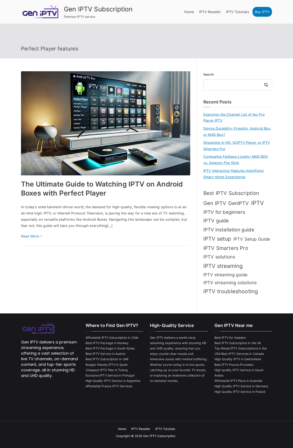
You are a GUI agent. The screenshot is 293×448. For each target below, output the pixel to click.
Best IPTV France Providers (234, 364)
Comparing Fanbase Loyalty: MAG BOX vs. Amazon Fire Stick (235, 159)
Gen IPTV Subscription (98, 9)
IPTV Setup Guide (251, 239)
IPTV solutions (219, 257)
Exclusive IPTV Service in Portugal (110, 375)
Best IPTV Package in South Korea (110, 348)
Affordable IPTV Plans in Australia (238, 381)
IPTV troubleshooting (230, 291)
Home (189, 12)
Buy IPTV (262, 12)
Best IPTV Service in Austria (105, 353)
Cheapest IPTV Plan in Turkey (107, 370)
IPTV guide (216, 221)
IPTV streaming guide (225, 274)
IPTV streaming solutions (230, 282)
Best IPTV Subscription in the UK (237, 343)
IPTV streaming (223, 266)
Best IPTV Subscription (231, 193)
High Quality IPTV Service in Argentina (113, 381)
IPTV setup (217, 238)
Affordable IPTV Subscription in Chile (112, 337)
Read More (30, 236)
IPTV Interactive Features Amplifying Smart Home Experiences (233, 174)
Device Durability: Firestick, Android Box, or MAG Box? (237, 131)
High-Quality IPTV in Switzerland (237, 359)
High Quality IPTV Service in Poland (240, 391)
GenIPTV (238, 203)
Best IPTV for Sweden (230, 337)
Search (208, 74)
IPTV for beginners (224, 212)
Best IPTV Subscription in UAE (107, 359)
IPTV (257, 202)
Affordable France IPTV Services (109, 386)
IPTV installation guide (228, 229)
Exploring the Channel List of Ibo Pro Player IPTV (234, 117)
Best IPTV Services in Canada (242, 353)
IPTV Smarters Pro (225, 248)
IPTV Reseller (210, 12)
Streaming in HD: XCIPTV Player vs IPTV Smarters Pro (236, 145)
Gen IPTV (214, 203)
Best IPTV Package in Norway (107, 343)
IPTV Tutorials (237, 12)
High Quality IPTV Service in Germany (241, 386)
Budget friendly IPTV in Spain (107, 364)
